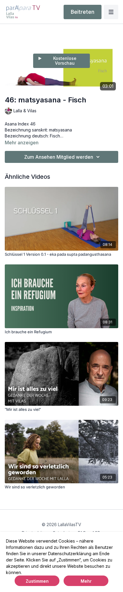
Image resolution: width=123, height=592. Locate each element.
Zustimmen (37, 581)
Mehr (86, 581)
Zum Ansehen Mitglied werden (58, 157)
